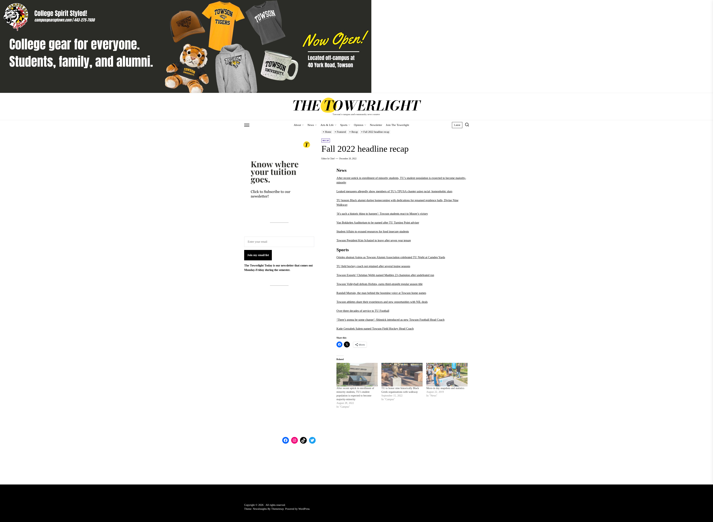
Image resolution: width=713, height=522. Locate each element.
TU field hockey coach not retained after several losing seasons (373, 266)
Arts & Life (327, 124)
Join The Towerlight (397, 124)
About (297, 124)
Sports (343, 124)
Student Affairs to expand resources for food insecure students (372, 231)
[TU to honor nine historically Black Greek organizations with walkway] (402, 374)
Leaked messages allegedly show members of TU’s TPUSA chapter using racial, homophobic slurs (394, 191)
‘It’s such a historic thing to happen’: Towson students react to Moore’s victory (382, 213)
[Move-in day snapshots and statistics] (447, 374)
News (310, 124)
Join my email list (258, 255)
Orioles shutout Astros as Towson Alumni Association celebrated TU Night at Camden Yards (390, 257)
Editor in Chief (328, 158)
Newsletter (376, 124)
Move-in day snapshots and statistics (445, 388)
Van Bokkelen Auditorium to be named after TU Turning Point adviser (377, 222)
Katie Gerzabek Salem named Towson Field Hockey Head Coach (375, 328)
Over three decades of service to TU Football (362, 310)
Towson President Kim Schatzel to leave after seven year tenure (373, 240)
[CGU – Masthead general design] (185, 2)
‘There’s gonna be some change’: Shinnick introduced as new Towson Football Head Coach (390, 319)
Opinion (358, 124)
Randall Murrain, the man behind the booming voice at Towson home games (381, 293)
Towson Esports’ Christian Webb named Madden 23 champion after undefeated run (385, 275)
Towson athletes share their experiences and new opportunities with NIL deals (382, 301)
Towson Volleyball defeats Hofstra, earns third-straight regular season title (379, 284)
